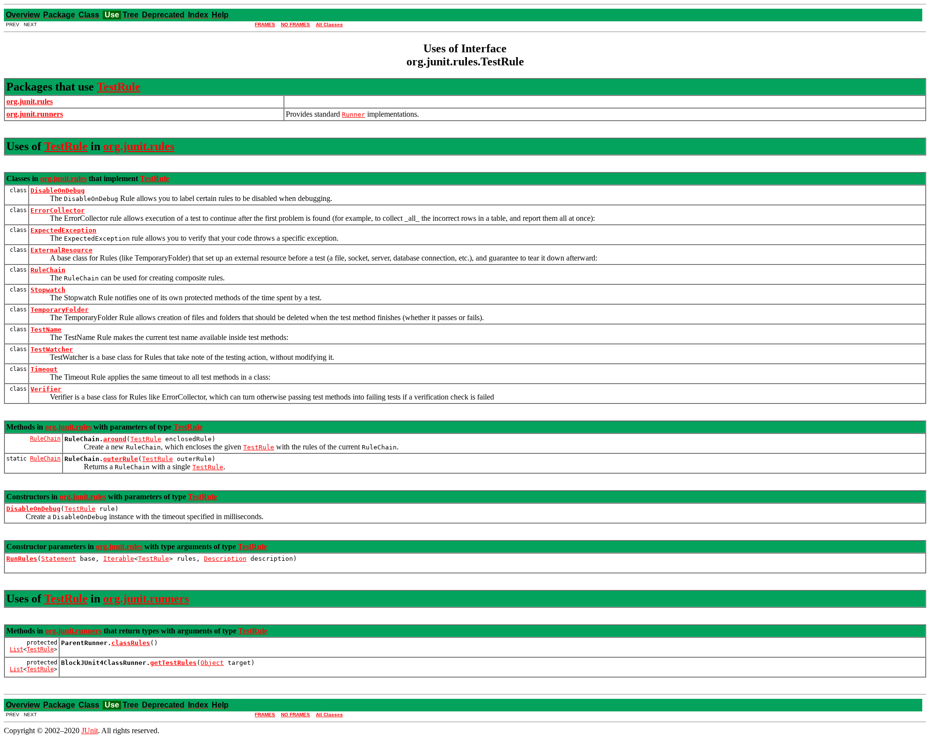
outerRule (120, 458)
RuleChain (48, 270)
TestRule (118, 86)
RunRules (21, 558)
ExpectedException (63, 230)
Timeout (44, 369)
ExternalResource (62, 250)
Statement (58, 558)
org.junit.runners (146, 598)
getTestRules (173, 662)
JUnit (89, 730)
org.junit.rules (138, 146)
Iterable (118, 558)
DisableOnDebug (58, 190)
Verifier (46, 389)
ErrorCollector (58, 210)
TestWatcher (52, 349)
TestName (46, 329)
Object (212, 662)
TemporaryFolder (60, 309)
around (114, 439)
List (16, 649)
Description (225, 558)
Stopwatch (48, 289)
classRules (130, 643)
